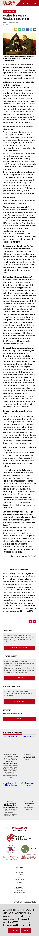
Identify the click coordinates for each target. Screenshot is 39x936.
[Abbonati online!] (27, 3)
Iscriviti (19, 719)
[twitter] (31, 30)
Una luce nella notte (10, 763)
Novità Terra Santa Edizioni (12, 733)
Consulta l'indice (19, 678)
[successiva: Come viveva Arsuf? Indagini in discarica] (34, 621)
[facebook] (27, 30)
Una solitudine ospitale (29, 804)
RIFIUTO (26, 930)
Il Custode (19, 877)
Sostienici (19, 882)
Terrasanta (19, 890)
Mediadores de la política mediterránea (10, 806)
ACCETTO (14, 930)
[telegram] (23, 30)
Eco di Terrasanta (19, 893)
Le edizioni (19, 872)
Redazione (19, 870)
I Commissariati (19, 880)
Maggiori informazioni (19, 647)
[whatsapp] (19, 30)
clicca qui (13, 919)
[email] (15, 30)
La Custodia (19, 875)
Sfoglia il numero (19, 701)
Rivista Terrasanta (9, 11)
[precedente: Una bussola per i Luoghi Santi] (30, 621)
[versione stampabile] (34, 30)
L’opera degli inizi (29, 757)
